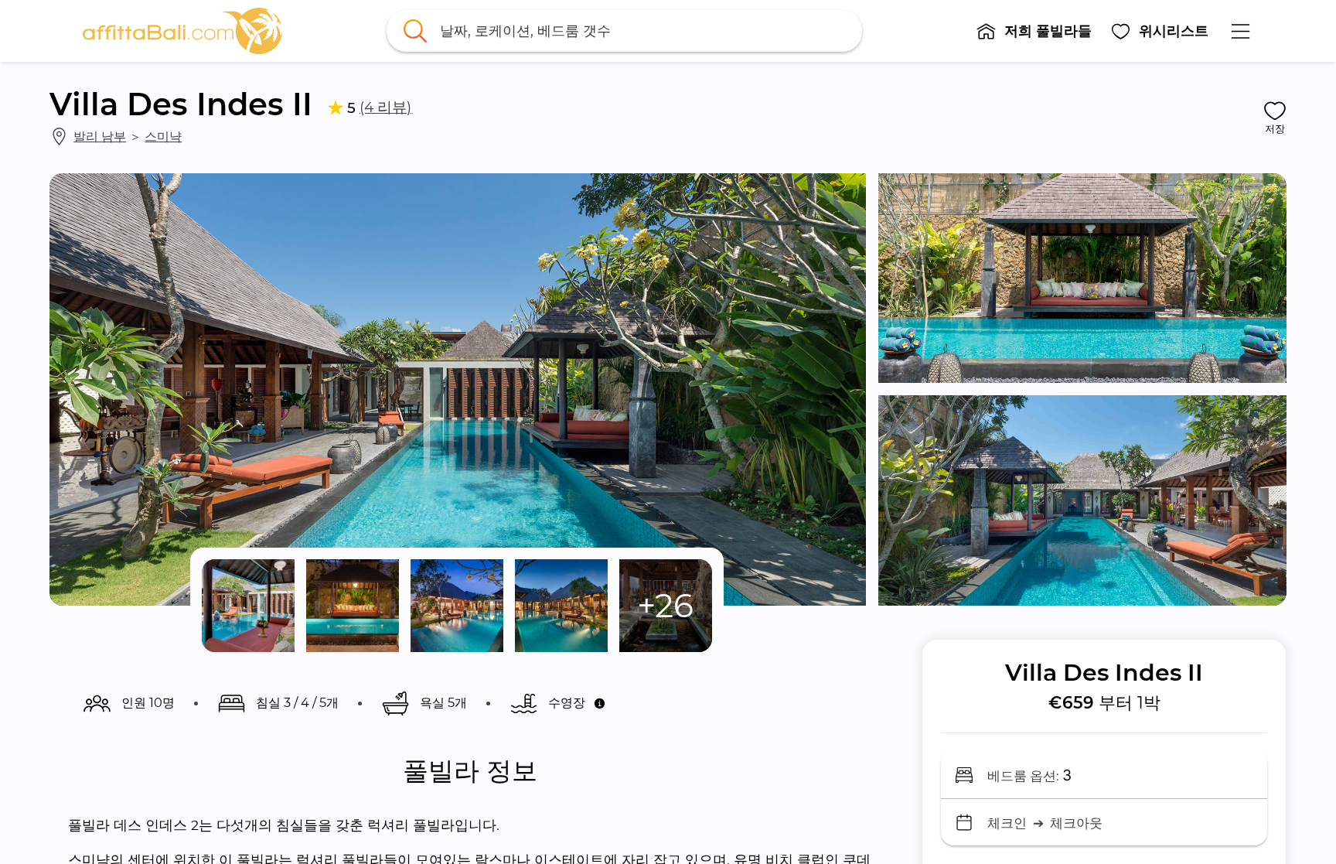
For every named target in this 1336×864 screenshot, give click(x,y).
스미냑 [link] (163, 136)
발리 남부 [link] (99, 136)
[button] (1033, 31)
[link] (182, 31)
